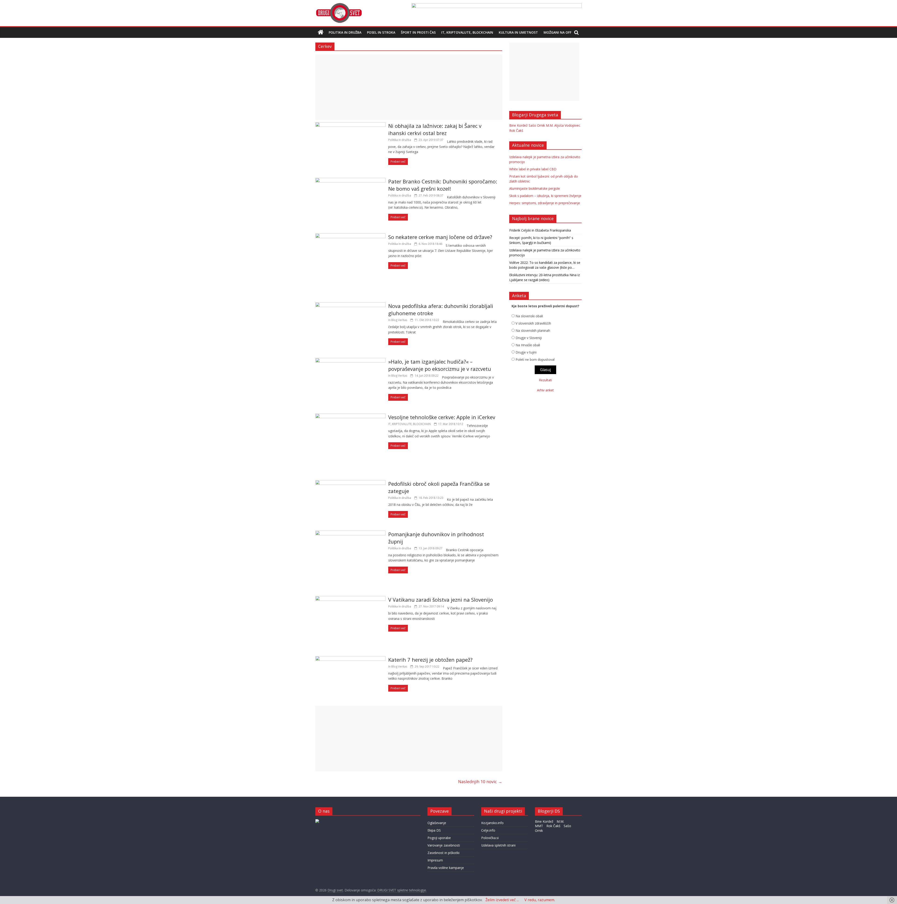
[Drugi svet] (338, 5)
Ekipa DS (434, 830)
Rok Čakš (516, 130)
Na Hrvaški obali (528, 345)
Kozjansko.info (492, 823)
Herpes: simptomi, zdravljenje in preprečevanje (544, 203)
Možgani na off (557, 32)
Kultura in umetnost (518, 32)
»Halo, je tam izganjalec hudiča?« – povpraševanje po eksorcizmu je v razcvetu (439, 365)
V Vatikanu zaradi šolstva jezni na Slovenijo (440, 599)
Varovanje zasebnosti (443, 845)
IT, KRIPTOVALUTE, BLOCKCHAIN (467, 32)
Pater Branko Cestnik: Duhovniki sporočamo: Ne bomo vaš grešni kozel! (442, 185)
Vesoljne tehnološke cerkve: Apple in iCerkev (441, 417)
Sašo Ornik (537, 125)
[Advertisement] (408, 87)
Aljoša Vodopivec (567, 125)
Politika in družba (345, 32)
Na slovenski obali (529, 316)
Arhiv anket (545, 390)
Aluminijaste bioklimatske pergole (534, 188)
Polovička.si (490, 838)
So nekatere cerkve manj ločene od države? (440, 236)
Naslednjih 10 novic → (480, 781)
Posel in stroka (381, 32)
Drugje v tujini (526, 352)
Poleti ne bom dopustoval (535, 359)
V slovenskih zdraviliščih (533, 323)
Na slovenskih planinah (533, 330)
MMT (539, 826)
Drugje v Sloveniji (529, 338)
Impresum (435, 860)
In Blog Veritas (397, 320)
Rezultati (545, 380)
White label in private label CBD (532, 169)
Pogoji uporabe (439, 838)
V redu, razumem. (539, 899)
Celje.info (488, 830)
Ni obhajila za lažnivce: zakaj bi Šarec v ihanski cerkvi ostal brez (434, 129)
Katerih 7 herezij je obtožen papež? (430, 659)
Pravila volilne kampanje (445, 867)
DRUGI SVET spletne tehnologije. (401, 890)
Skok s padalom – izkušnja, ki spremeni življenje (545, 195)
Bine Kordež (518, 125)
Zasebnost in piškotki (443, 852)
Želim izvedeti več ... (502, 899)
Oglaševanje (436, 823)
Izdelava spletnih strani (498, 845)
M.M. (549, 125)
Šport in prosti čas (418, 32)
